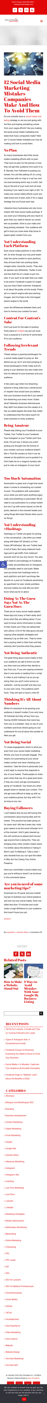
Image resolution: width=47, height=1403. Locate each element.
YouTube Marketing (14, 1358)
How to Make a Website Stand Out (13, 985)
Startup (8, 1306)
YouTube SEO (11, 1365)
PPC (7, 1253)
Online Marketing (13, 1240)
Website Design (12, 1352)
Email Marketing (12, 1135)
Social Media (11, 1299)
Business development (15, 1115)
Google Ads (10, 1148)
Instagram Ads (12, 1174)
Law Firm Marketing (14, 1188)
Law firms (10, 1194)
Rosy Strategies (33, 1378)
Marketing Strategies (15, 1214)
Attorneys (9, 1096)
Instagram (10, 1168)
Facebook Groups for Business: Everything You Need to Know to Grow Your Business (22, 1054)
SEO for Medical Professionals (19, 1286)
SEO (7, 1273)
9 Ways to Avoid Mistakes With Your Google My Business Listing (31, 992)
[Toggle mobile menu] (41, 21)
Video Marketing (12, 1332)
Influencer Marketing (14, 1161)
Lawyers (9, 1201)
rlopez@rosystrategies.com (23, 4)
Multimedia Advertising (16, 1227)
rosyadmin (10, 932)
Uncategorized (12, 1319)
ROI (7, 1266)
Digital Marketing (13, 1128)
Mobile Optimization (14, 1221)
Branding (9, 1109)
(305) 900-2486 (27, 2)
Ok (24, 1399)
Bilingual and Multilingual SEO (19, 1102)
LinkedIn (9, 1207)
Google (8, 1142)
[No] (43, 1393)
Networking (10, 1234)
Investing (9, 1181)
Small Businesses (13, 1293)
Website (9, 1345)
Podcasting (10, 1247)
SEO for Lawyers (13, 1280)
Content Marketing (13, 1122)
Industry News (22, 932)
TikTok (8, 1312)
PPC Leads (10, 1260)
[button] (3, 564)
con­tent (20, 331)
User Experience (12, 1326)
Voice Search (11, 1339)
